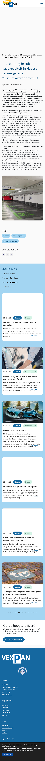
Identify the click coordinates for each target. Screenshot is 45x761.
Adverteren (5, 707)
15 (25, 612)
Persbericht (5, 710)
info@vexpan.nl (7, 695)
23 (34, 612)
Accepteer (7, 754)
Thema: (5, 278)
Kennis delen (6, 712)
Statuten (4, 730)
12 (16, 612)
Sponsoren (5, 705)
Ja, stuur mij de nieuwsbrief (14, 639)
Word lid (4, 715)
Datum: (5, 282)
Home (4, 55)
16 (28, 612)
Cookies (4, 733)
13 (19, 612)
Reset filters (9, 273)
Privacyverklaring (7, 728)
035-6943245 (6, 692)
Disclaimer (5, 725)
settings (29, 750)
